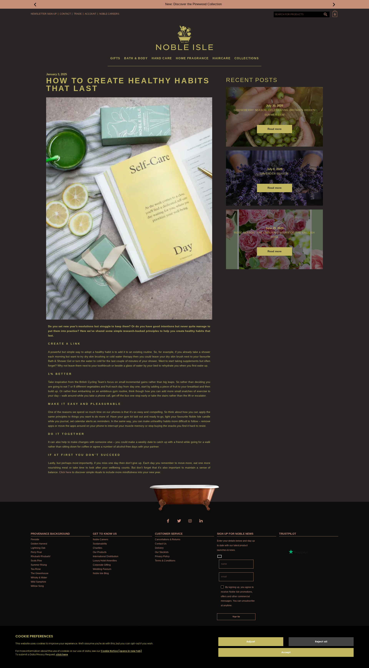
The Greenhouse (39, 573)
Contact (65, 14)
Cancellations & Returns (167, 539)
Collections (246, 58)
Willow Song (37, 586)
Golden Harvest (39, 543)
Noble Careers (109, 14)
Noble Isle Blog (101, 573)
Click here (65, 472)
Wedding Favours (102, 569)
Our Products (99, 552)
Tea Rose (36, 569)
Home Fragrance (192, 58)
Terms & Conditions (165, 560)
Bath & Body (136, 58)
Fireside (35, 539)
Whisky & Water (39, 577)
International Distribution (105, 556)
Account (90, 14)
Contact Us (160, 543)
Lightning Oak (38, 548)
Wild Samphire (38, 581)
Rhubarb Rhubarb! (40, 556)
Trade (78, 14)
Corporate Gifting (102, 565)
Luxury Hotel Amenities (105, 560)
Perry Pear (36, 552)
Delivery (159, 548)
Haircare (222, 58)
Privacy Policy (162, 556)
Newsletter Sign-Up (44, 14)
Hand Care (162, 58)
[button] (35, 4)
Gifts (115, 58)
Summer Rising (39, 565)
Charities (97, 548)
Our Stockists (162, 552)
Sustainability (100, 543)
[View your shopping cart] (335, 13)
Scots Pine (36, 560)
